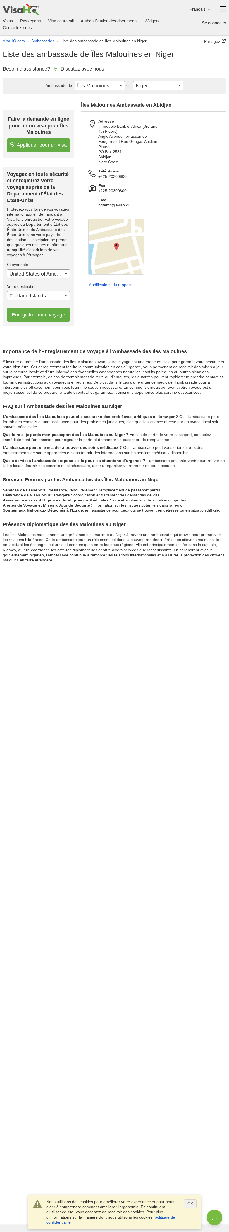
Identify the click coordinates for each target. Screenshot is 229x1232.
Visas (8, 20)
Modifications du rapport (109, 285)
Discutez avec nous (82, 69)
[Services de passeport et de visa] (21, 9)
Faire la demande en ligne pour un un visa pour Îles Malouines (38, 125)
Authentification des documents (109, 20)
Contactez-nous (17, 27)
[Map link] (116, 247)
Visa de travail (61, 20)
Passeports (30, 20)
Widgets (152, 20)
